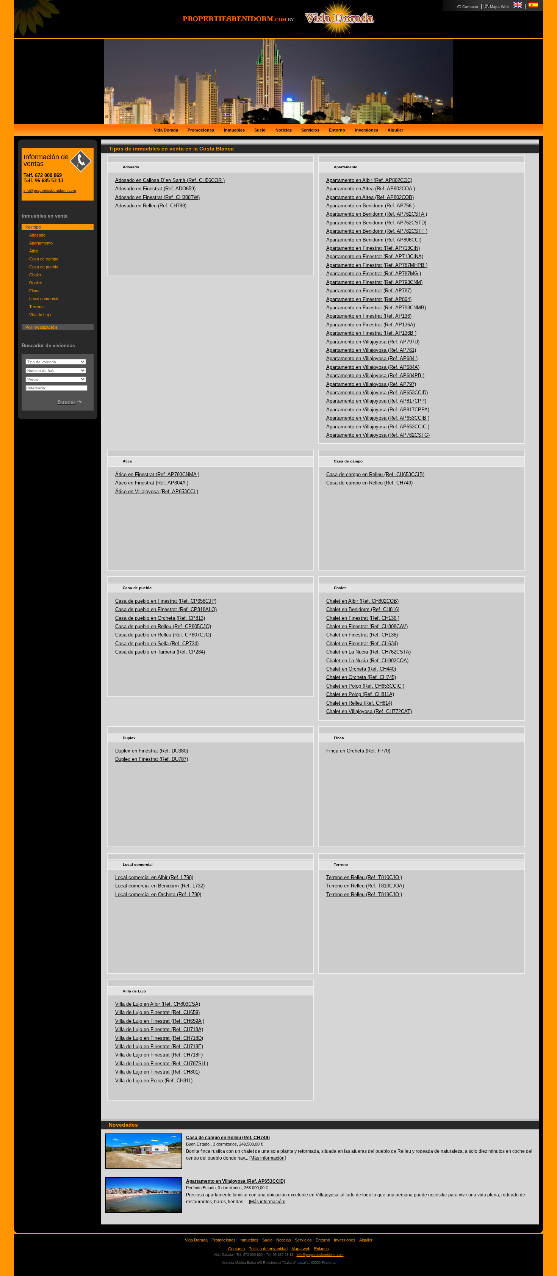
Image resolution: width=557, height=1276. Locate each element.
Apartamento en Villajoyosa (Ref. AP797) (371, 384)
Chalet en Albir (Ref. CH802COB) (362, 601)
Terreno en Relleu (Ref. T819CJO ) (364, 894)
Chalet (340, 588)
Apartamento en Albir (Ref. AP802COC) (369, 180)
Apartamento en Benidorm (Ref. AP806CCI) (373, 240)
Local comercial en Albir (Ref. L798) (154, 877)
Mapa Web (499, 7)
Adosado (131, 167)
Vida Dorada (166, 130)
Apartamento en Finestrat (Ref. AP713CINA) (374, 256)
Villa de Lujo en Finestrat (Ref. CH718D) (159, 1038)
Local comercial (138, 864)
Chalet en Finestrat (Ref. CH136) (362, 635)
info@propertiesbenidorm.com (49, 190)
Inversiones (366, 130)
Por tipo (33, 227)
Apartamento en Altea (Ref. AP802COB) (370, 197)
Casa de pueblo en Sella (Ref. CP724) (157, 643)
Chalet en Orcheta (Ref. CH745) (361, 677)
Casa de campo (348, 461)
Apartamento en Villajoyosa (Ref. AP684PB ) (375, 375)
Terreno (341, 864)
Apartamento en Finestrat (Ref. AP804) (368, 299)
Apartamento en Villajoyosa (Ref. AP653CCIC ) (377, 427)
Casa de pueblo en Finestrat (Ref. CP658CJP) (165, 601)
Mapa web (300, 1248)
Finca (339, 738)
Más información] (268, 1158)
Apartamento (345, 167)
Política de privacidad (268, 1248)
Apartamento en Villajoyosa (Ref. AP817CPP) (376, 401)
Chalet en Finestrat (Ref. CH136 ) (362, 618)
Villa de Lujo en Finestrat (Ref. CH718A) (159, 1029)
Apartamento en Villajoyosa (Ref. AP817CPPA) (377, 409)
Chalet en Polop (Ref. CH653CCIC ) (365, 686)
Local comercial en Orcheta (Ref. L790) (158, 894)
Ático (127, 461)
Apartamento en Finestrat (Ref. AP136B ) (371, 333)
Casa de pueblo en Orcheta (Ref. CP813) (160, 618)
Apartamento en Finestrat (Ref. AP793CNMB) (376, 307)
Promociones (201, 130)
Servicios (310, 130)
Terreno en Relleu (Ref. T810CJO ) (364, 877)
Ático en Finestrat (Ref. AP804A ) (151, 483)
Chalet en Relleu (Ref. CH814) (359, 703)
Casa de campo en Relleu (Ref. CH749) (369, 483)
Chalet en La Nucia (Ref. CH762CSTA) (368, 652)
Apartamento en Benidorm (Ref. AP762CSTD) (376, 223)
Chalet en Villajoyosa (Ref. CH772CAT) (369, 711)
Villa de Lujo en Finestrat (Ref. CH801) (157, 1072)
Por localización (41, 327)
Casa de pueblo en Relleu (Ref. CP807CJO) (163, 635)
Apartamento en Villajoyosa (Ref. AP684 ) (372, 358)
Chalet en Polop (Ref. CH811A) (360, 694)
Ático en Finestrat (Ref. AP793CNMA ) (157, 474)
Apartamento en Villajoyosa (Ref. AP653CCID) (377, 392)
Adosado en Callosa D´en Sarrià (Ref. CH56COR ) (170, 180)
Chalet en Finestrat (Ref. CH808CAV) (367, 626)
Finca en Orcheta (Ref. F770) (358, 751)
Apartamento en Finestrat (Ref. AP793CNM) (374, 282)
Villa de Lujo (134, 991)
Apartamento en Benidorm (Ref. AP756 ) (370, 205)
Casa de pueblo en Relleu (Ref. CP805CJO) (163, 626)
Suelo (260, 130)
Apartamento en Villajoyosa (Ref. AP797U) (372, 342)
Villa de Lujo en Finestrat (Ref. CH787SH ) (161, 1063)
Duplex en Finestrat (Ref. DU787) (151, 759)
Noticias (283, 130)
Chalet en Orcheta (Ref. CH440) (361, 669)
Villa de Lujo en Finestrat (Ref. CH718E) (159, 1046)
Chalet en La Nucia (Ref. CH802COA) (367, 660)
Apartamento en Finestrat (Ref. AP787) (368, 290)
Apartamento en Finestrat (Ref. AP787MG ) (373, 273)
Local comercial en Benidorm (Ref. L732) (160, 886)
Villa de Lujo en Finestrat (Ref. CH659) (157, 1012)
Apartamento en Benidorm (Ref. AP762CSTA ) (376, 214)
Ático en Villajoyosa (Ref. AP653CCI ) (156, 491)
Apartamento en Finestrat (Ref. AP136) (368, 316)
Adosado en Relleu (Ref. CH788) (150, 205)
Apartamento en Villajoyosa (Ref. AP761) (371, 350)
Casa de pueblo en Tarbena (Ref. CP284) (160, 652)
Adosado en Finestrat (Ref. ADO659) (155, 188)
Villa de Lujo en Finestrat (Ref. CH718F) (159, 1055)
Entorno (337, 130)
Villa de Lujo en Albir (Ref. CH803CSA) (157, 1004)
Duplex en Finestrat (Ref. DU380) (151, 751)
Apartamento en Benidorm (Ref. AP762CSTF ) (376, 231)
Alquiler (395, 130)
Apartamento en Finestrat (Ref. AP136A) (370, 325)
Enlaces (321, 1248)
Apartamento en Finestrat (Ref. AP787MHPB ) (376, 265)
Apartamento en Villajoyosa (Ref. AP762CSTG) (378, 435)
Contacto (470, 7)
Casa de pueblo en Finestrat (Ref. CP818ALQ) (166, 609)
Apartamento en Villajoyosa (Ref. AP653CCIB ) (377, 418)
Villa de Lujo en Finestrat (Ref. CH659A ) (159, 1021)
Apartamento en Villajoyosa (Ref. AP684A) (372, 367)
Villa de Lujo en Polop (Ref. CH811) (153, 1080)
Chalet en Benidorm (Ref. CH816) (362, 609)
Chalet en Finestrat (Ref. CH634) (362, 643)
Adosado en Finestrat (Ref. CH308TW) (157, 197)
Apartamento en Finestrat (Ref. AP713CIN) (373, 248)
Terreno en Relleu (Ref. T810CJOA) (365, 886)
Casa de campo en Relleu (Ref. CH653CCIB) (375, 474)
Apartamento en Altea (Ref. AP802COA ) (370, 188)
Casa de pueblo (137, 588)
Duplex (129, 738)
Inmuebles (234, 130)
